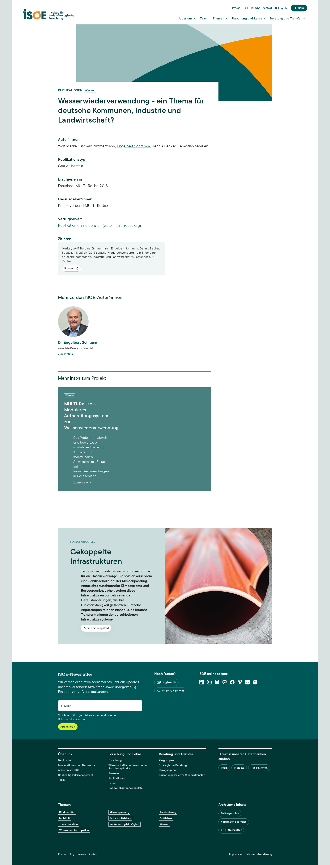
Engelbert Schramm (133, 146)
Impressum (236, 854)
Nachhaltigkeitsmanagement (75, 775)
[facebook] (232, 682)
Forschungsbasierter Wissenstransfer (182, 775)
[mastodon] (225, 682)
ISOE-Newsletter (231, 830)
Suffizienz (166, 818)
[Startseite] (48, 15)
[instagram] (209, 682)
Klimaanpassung (119, 812)
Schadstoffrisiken (120, 818)
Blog (71, 854)
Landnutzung (168, 812)
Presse (62, 854)
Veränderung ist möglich (124, 824)
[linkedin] (202, 682)
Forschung (115, 760)
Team (61, 779)
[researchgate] (255, 682)
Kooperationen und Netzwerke (76, 765)
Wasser (164, 824)
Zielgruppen (166, 760)
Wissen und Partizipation (74, 830)
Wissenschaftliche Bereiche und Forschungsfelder (128, 767)
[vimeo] (240, 682)
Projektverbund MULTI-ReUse (83, 205)
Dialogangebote (168, 770)
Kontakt (93, 854)
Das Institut (65, 760)
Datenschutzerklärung (71, 719)
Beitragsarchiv (230, 813)
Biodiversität (67, 812)
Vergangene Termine (234, 821)
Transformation (68, 824)
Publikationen (116, 778)
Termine (81, 854)
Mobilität (64, 818)
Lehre (112, 783)
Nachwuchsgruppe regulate (125, 788)
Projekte (113, 773)
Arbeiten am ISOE (68, 770)
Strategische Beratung (173, 765)
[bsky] (217, 682)
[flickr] (247, 682)
